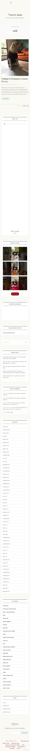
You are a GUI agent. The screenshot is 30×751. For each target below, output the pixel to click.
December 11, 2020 (9, 84)
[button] (11, 2)
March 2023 (5, 448)
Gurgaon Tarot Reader (9, 631)
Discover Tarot (15, 743)
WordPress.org (6, 712)
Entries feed (6, 705)
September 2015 (6, 543)
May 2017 (5, 502)
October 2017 (6, 486)
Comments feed (6, 708)
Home (4, 634)
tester (18, 748)
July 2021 (5, 458)
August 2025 (6, 433)
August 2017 (6, 493)
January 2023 (6, 452)
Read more (5, 98)
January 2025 (6, 442)
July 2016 (5, 524)
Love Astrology (7, 650)
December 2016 (6, 518)
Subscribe (24, 732)
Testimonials (21, 746)
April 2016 (5, 531)
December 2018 (6, 480)
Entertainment (7, 621)
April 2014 (5, 562)
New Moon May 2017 (8, 656)
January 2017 (6, 515)
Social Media (6, 669)
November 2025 (6, 429)
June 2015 (5, 553)
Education (5, 618)
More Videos (15, 294)
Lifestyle (5, 640)
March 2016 (5, 534)
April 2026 (5, 426)
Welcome (12, 748)
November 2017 (6, 483)
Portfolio (5, 662)
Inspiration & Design (8, 637)
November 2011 (6, 578)
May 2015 (5, 556)
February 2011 (6, 591)
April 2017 (5, 505)
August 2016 (6, 521)
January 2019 (6, 477)
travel (4, 678)
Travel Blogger (7, 681)
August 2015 (6, 547)
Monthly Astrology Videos (13, 745)
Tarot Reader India (8, 675)
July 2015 (5, 550)
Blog (4, 615)
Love (4, 643)
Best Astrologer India (9, 612)
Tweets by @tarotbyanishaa (9, 332)
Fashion (5, 624)
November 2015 (6, 537)
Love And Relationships (9, 646)
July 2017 (5, 496)
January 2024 (6, 445)
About (13, 231)
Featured (5, 627)
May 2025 (5, 436)
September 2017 (6, 490)
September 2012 (6, 572)
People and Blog (7, 659)
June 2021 (5, 461)
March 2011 (5, 588)
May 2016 (5, 528)
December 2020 (6, 464)
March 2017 (5, 509)
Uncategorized (7, 684)
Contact (17, 231)
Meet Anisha (10, 412)
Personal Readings (10, 746)
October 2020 (6, 467)
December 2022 (6, 455)
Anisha (15, 84)
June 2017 (5, 499)
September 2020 (6, 471)
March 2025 (5, 439)
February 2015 (6, 559)
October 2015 (6, 540)
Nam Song (5, 653)
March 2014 (5, 566)
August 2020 (6, 474)
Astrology (6, 605)
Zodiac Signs (6, 688)
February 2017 (6, 512)
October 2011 (6, 581)
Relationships (6, 665)
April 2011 (5, 585)
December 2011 (6, 575)
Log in (4, 702)
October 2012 (6, 569)
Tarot (4, 672)
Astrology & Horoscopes (9, 608)
